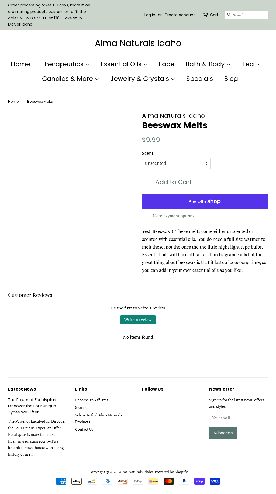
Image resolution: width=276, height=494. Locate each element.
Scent (147, 153)
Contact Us (84, 429)
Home (20, 64)
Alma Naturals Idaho (138, 43)
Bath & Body (205, 64)
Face (166, 64)
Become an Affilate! (91, 399)
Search (81, 407)
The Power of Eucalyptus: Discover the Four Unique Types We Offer (32, 406)
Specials (199, 78)
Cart (214, 15)
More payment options (173, 215)
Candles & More (68, 78)
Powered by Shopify (171, 471)
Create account (179, 15)
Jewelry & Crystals (140, 78)
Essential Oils (122, 64)
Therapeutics (63, 64)
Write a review (138, 320)
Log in (149, 15)
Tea (249, 64)
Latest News (22, 389)
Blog (231, 78)
